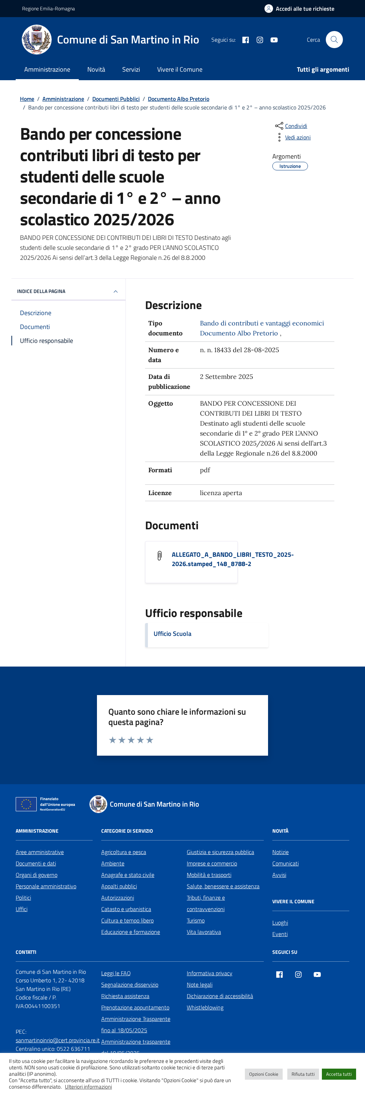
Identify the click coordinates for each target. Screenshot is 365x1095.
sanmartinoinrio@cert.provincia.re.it (58, 1040)
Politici (23, 897)
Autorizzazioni (117, 897)
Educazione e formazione (130, 931)
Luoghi (280, 922)
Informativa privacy (209, 973)
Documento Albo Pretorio (239, 333)
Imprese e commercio (212, 863)
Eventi (280, 934)
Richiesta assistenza (125, 996)
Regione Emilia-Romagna (48, 8)
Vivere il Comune (179, 69)
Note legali (199, 984)
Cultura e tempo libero (127, 920)
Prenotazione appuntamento (135, 1007)
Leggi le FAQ (116, 973)
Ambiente (112, 863)
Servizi (131, 69)
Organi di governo (36, 874)
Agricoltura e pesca (123, 852)
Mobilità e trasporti (209, 874)
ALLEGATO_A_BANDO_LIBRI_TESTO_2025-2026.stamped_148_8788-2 (233, 559)
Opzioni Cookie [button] (263, 1074)
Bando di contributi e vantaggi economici (262, 323)
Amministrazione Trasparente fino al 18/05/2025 (135, 1024)
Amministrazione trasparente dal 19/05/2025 (135, 1047)
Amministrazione (47, 69)
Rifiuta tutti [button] (303, 1074)
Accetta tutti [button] (339, 1074)
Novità (96, 69)
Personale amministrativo (46, 886)
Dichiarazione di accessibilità (220, 996)
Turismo (196, 920)
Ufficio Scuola (172, 633)
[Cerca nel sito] (334, 39)
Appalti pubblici (119, 886)
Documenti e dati (36, 863)
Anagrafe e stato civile (127, 874)
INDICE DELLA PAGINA (41, 291)
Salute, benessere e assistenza (223, 886)
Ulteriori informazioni (88, 1087)
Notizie (280, 852)
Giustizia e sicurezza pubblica (220, 852)
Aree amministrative (40, 852)
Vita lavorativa (204, 931)
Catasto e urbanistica (126, 909)
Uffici (21, 909)
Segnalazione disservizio (129, 984)
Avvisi (279, 874)
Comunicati (285, 863)
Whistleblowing (205, 1007)
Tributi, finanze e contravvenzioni (206, 903)
